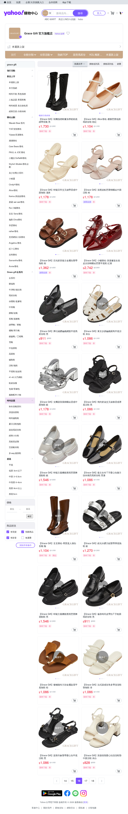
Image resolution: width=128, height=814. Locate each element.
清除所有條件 (25, 545)
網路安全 (71, 807)
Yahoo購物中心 (21, 13)
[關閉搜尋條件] (50, 13)
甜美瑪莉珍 (79, 54)
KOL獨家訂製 (96, 54)
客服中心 (36, 807)
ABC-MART (50, 19)
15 (72, 781)
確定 (30, 516)
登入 (99, 13)
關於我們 (47, 807)
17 (85, 781)
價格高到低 (108, 63)
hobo (80, 19)
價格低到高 (94, 63)
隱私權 (82, 807)
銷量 (119, 63)
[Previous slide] (40, 91)
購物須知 (59, 807)
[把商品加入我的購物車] (75, 135)
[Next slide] (77, 91)
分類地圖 (92, 807)
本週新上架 (18, 46)
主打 (13, 54)
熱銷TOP (63, 54)
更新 (85, 802)
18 (92, 781)
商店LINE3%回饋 (67, 19)
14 (65, 781)
